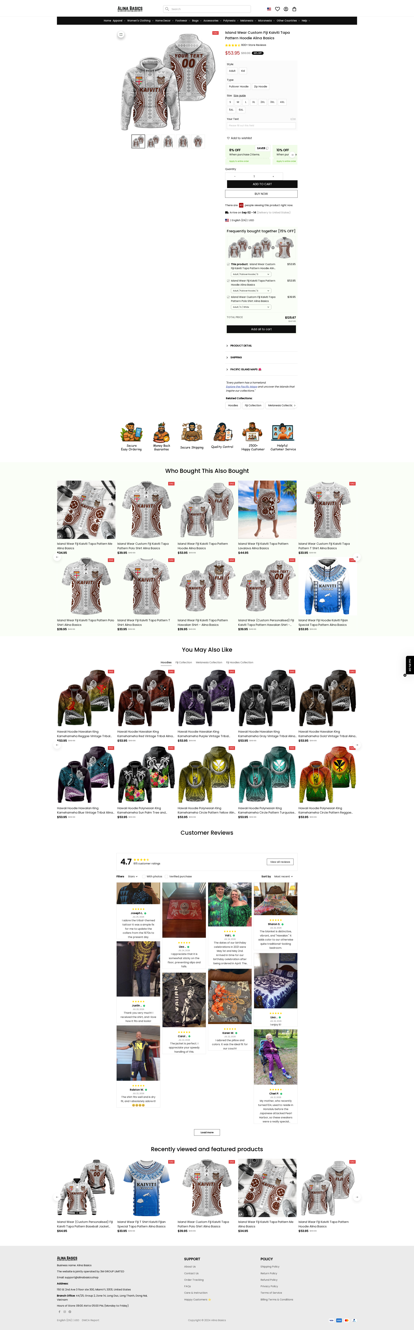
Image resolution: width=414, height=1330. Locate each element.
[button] (410, 665)
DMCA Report (90, 1320)
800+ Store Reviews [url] (253, 45)
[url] (241, 387)
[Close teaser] (405, 675)
